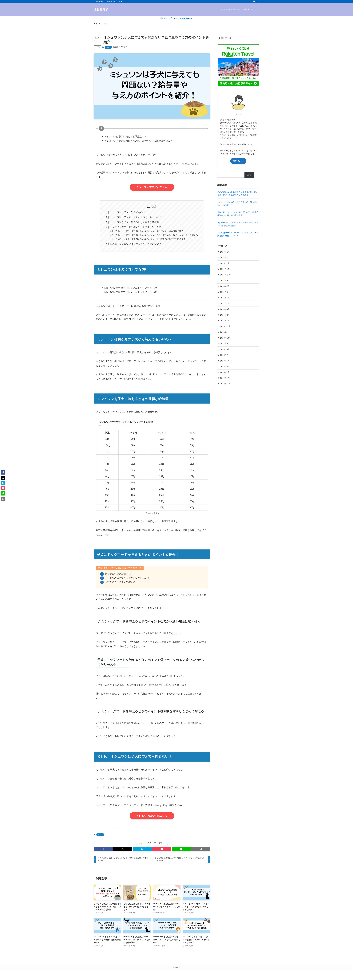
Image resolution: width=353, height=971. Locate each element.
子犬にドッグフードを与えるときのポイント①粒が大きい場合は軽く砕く (149, 231)
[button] (103, 849)
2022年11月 (225, 384)
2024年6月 (225, 292)
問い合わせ (238, 161)
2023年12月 (225, 326)
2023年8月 (225, 349)
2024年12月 (225, 269)
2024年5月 (225, 298)
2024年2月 (225, 315)
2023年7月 (225, 355)
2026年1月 (225, 252)
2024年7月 (225, 286)
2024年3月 (225, 309)
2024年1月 (225, 321)
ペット (108, 47)
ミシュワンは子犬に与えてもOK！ (128, 212)
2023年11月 (225, 332)
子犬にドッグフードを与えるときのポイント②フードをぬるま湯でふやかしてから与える (156, 235)
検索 (249, 175)
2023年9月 (225, 343)
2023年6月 (225, 361)
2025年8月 (225, 257)
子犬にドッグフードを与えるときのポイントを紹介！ (138, 227)
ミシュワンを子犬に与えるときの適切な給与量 (134, 222)
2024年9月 (225, 280)
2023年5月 (225, 366)
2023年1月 (225, 372)
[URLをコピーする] (200, 849)
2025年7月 (225, 263)
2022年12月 (225, 378)
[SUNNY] (101, 9)
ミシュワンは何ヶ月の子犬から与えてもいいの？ (135, 217)
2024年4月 (225, 303)
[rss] (254, 1)
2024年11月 (225, 275)
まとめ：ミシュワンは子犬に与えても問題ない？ (135, 244)
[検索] (257, 1)
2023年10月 (225, 338)
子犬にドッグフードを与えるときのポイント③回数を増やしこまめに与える (150, 239)
